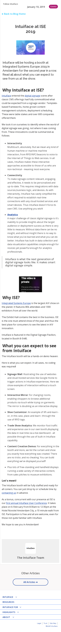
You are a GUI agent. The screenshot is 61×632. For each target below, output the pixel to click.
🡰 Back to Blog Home (14, 13)
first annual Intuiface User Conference (26, 503)
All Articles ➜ (30, 582)
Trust (45, 623)
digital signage (32, 95)
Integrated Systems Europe (16, 303)
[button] (11, 597)
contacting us (9, 492)
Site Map (53, 623)
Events (53, 6)
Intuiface (6, 95)
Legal (39, 623)
